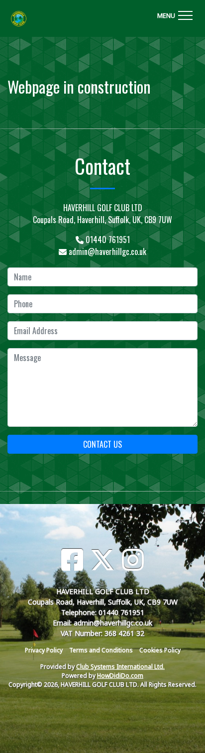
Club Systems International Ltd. (120, 666)
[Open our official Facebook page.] (72, 560)
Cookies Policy (160, 650)
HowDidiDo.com (120, 675)
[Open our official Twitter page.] (102, 560)
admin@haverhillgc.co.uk (107, 251)
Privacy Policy (44, 650)
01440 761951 (108, 240)
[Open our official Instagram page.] (133, 560)
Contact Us (102, 444)
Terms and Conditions (101, 650)
